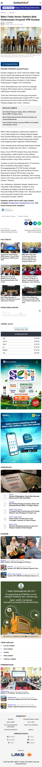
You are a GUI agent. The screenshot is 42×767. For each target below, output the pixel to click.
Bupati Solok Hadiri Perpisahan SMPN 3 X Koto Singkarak (33, 230)
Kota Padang (8, 649)
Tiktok (12, 742)
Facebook (12, 737)
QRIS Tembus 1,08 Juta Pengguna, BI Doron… (16, 562)
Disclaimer (11, 722)
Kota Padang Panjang (8, 216)
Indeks (31, 729)
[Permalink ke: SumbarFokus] (3, 23)
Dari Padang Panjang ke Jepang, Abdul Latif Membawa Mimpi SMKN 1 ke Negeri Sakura (24, 504)
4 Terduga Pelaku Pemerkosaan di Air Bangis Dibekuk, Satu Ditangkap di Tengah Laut (24, 512)
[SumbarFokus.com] (21, 2)
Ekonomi (3, 560)
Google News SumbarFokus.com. (22, 203)
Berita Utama (13, 509)
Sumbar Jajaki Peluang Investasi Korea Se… (23, 706)
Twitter (32, 737)
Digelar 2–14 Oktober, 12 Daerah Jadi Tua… (15, 693)
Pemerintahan (5, 691)
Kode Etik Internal (31, 725)
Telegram (31, 742)
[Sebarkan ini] (26, 223)
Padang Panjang (23, 216)
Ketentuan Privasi (10, 729)
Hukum (11, 494)
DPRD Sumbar (8, 655)
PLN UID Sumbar (9, 646)
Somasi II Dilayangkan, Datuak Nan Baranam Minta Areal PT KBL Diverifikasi (24, 497)
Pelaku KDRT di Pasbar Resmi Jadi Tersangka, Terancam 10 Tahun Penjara (22, 519)
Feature (11, 502)
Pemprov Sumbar (10, 659)
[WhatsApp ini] (39, 223)
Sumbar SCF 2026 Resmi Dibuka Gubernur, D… (24, 576)
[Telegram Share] (35, 223)
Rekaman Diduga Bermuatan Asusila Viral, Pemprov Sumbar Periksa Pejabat (23, 527)
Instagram (12, 740)
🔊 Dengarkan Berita (10, 64)
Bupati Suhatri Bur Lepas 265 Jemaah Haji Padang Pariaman (9, 230)
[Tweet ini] (31, 223)
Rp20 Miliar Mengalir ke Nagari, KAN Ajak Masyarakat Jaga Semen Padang (10, 299)
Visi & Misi (30, 722)
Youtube (32, 740)
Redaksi (10, 719)
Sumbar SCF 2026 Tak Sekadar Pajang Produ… (24, 568)
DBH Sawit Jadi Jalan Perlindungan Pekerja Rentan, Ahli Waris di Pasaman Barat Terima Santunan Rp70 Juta (29, 258)
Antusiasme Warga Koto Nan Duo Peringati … (23, 699)
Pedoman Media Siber (31, 719)
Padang (6, 652)
